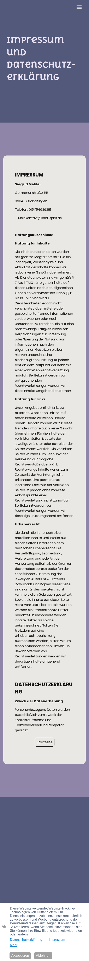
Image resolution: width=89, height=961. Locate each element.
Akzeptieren (20, 955)
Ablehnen (43, 955)
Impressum (57, 939)
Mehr (13, 945)
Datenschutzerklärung (26, 939)
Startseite (45, 742)
